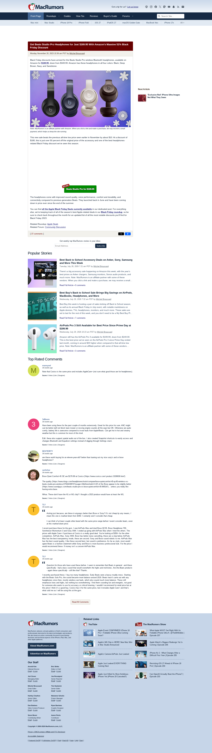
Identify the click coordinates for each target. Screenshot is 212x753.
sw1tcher (46, 470)
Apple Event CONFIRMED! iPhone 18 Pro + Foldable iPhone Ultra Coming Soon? (114, 633)
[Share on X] (121, 233)
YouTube (92, 624)
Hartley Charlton (34, 696)
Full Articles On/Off (49, 740)
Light (76, 740)
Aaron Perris (56, 715)
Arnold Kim (32, 666)
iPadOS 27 (111, 23)
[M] (33, 376)
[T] (33, 515)
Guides (67, 16)
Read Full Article (66, 285)
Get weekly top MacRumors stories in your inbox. (80, 241)
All (182, 23)
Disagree (61, 375)
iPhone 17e (169, 23)
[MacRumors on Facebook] (155, 6)
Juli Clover (32, 676)
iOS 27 (98, 23)
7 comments (80, 318)
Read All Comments (80, 602)
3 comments (80, 351)
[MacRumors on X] (160, 6)
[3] (33, 429)
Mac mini (34, 23)
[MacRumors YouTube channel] (169, 6)
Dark (81, 740)
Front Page (36, 16)
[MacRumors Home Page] (46, 6)
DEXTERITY (47, 451)
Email (30, 671)
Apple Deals (52, 224)
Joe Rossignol (56, 676)
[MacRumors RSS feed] (178, 6)
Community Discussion (55, 227)
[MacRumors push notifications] (173, 6)
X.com (35, 671)
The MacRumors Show (154, 624)
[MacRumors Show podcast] (146, 6)
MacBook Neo (152, 23)
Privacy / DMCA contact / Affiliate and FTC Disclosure (46, 732)
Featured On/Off (34, 740)
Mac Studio (49, 23)
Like (55, 375)
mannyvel (46, 365)
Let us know (132, 7)
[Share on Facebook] (128, 233)
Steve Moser (32, 715)
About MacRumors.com (42, 645)
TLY (44, 505)
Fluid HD (65, 740)
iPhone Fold (84, 23)
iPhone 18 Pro (66, 23)
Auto (72, 740)
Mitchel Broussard (77, 53)
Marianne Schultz (57, 696)
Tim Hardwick (56, 686)
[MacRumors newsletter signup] (182, 6)
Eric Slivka (55, 666)
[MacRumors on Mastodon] (164, 6)
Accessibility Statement (36, 736)
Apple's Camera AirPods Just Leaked (113, 654)
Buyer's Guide (110, 16)
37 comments (37, 234)
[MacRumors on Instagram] (151, 6)
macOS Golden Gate (131, 23)
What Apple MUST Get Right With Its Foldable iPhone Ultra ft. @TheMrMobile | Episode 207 (167, 633)
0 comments (80, 285)
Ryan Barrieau (56, 705)
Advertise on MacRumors (43, 653)
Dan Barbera (32, 705)
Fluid (59, 740)
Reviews (94, 16)
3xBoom (46, 419)
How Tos (80, 16)
